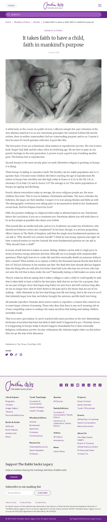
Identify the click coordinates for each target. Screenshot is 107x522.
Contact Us (82, 453)
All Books (10, 426)
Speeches (34, 429)
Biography (10, 401)
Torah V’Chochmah (86, 408)
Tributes (9, 411)
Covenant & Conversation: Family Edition (63, 415)
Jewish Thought (37, 411)
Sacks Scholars (84, 405)
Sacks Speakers (37, 450)
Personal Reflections (15, 415)
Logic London (96, 519)
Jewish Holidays (37, 407)
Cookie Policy (40, 502)
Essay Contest (84, 401)
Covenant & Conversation (36, 402)
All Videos (58, 437)
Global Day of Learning (87, 419)
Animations (59, 440)
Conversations (36, 435)
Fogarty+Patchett (79, 519)
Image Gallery (12, 408)
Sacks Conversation (86, 423)
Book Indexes (12, 429)
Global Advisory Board (87, 447)
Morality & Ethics (22, 22)
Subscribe (42, 493)
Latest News (59, 451)
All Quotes (58, 401)
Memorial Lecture (85, 426)
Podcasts (34, 432)
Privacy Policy (25, 502)
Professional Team (85, 450)
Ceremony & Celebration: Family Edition (62, 423)
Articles (36, 22)
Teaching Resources (39, 447)
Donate (11, 6)
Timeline (9, 405)
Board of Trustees (85, 443)
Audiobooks (11, 433)
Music (8, 436)
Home (8, 22)
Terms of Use (11, 502)
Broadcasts (35, 425)
